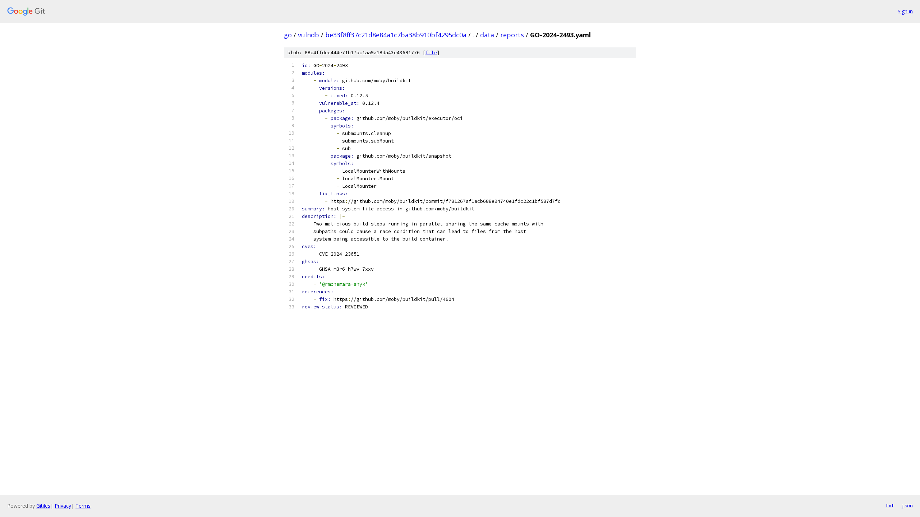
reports (512, 35)
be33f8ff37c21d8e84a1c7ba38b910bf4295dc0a (395, 35)
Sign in (905, 11)
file (431, 53)
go (288, 35)
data (487, 35)
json (907, 505)
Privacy (63, 505)
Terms (83, 505)
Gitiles (43, 505)
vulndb (308, 35)
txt (890, 505)
